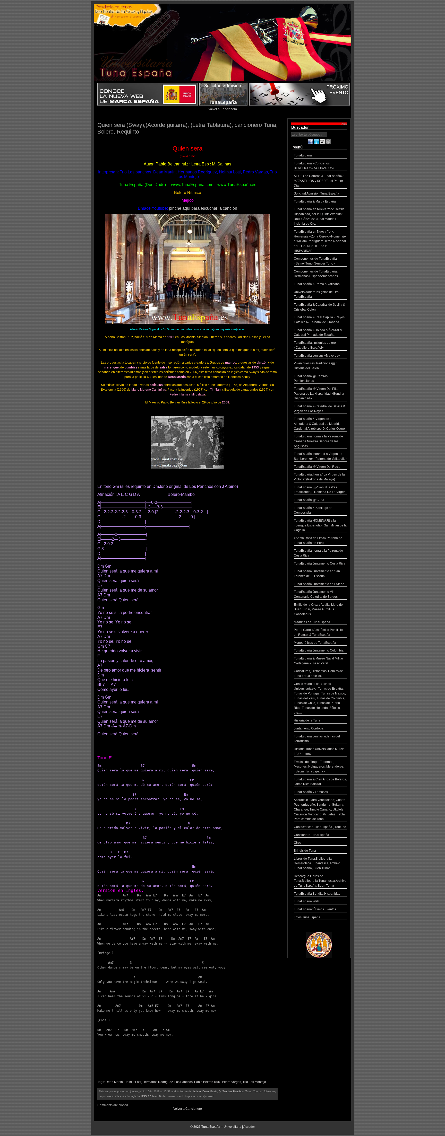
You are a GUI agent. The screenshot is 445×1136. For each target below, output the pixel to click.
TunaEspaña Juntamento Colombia (319, 650)
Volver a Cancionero (222, 109)
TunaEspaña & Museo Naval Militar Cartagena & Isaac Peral (318, 661)
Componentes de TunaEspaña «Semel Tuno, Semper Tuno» (315, 261)
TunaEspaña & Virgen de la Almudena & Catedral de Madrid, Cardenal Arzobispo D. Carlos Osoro (319, 423)
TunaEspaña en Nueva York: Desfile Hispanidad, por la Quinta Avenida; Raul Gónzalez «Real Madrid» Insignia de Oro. (319, 216)
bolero (197, 1091)
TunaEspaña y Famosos (311, 792)
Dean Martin (114, 1082)
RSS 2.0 (146, 1096)
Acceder (249, 1127)
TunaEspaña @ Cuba (309, 500)
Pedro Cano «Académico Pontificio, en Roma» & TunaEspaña (319, 632)
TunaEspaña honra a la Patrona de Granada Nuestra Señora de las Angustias (318, 441)
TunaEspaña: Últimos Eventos (315, 909)
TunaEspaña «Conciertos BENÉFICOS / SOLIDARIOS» (314, 166)
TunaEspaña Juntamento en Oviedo (319, 584)
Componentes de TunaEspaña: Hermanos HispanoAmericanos (316, 274)
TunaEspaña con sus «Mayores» (317, 355)
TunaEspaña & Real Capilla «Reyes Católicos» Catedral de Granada (319, 319)
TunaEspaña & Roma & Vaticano (317, 284)
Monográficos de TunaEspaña (315, 643)
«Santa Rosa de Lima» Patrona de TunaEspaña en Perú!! (318, 540)
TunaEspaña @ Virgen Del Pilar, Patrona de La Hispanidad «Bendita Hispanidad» (319, 393)
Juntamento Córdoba (308, 728)
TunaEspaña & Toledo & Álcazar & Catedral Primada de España (318, 332)
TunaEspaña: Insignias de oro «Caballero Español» (315, 345)
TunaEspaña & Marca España (315, 201)
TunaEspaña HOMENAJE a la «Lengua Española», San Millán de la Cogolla (320, 525)
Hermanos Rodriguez (158, 1082)
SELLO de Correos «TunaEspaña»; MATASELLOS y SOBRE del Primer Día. (319, 180)
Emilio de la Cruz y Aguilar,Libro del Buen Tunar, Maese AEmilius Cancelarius (319, 609)
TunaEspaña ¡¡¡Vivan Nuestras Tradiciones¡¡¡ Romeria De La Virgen (320, 490)
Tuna (248, 1091)
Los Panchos (183, 1082)
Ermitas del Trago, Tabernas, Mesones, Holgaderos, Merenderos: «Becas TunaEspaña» (319, 766)
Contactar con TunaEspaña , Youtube (320, 827)
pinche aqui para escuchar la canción (203, 208)
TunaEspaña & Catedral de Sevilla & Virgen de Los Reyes (319, 408)
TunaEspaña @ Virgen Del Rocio (317, 467)
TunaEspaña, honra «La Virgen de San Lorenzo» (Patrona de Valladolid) (320, 456)
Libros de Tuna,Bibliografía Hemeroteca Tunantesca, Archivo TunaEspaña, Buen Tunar (317, 863)
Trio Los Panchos (233, 1091)
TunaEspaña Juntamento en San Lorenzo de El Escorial (317, 573)
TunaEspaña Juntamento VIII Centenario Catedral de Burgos (316, 594)
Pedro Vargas (231, 1082)
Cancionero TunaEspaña (311, 835)
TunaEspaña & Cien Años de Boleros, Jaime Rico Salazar (320, 782)
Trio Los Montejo (254, 1082)
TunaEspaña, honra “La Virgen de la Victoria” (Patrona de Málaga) (319, 477)
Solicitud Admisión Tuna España (316, 193)
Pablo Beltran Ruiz (207, 1082)
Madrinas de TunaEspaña (312, 622)
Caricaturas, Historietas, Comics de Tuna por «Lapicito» (318, 673)
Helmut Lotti (132, 1082)
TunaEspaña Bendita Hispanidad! (317, 893)
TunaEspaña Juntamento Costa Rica (319, 563)
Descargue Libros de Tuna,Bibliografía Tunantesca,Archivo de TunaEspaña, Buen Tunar (320, 880)
